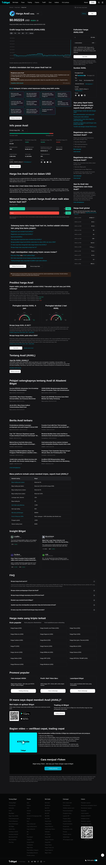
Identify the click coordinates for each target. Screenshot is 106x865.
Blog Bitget (11, 813)
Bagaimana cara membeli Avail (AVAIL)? (22, 231)
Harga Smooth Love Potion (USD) (49, 628)
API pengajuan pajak (68, 839)
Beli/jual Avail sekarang (18, 266)
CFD (28, 808)
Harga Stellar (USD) (16, 658)
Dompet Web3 (30, 842)
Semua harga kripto (35, 266)
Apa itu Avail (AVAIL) (16, 236)
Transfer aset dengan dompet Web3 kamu (84, 126)
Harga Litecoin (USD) (16, 652)
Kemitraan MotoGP (13, 834)
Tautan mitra (12, 829)
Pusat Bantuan (66, 805)
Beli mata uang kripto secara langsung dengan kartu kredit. (27, 258)
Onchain (29, 810)
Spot (28, 802)
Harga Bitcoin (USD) (75, 646)
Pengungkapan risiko (86, 823)
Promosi (65, 831)
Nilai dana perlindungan (17, 512)
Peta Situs (11, 842)
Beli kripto (47, 802)
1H (11, 33)
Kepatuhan (83, 810)
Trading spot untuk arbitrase (81, 117)
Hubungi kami (12, 805)
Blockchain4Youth (13, 837)
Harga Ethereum (49, 826)
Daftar (92, 2)
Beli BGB (47, 816)
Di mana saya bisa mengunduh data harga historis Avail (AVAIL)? (29, 244)
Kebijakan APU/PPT (86, 816)
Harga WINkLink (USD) (46, 652)
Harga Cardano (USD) (17, 640)
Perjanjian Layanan (85, 802)
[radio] (78, 75)
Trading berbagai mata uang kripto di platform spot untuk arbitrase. (29, 260)
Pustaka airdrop (31, 855)
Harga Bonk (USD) (45, 640)
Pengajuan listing (67, 813)
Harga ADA (47, 842)
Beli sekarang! (77, 149)
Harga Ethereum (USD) (17, 664)
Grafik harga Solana (50, 829)
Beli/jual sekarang (15, 118)
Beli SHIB (47, 818)
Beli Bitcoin (47, 805)
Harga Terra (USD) (75, 628)
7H (15, 33)
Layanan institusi (67, 821)
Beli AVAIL (16, 348)
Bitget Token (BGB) (13, 816)
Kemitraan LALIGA (13, 831)
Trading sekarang (59, 713)
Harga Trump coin (49, 847)
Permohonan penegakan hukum (89, 805)
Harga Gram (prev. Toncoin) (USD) (79, 640)
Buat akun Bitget (15, 255)
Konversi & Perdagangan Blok (34, 816)
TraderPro (29, 839)
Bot (27, 831)
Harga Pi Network (49, 839)
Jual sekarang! (77, 175)
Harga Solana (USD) (75, 652)
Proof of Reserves (13, 821)
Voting (68, 208)
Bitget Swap (30, 847)
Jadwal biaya (66, 837)
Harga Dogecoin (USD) (46, 634)
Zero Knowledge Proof (88, 80)
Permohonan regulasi (86, 808)
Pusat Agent (30, 837)
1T (26, 33)
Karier (10, 810)
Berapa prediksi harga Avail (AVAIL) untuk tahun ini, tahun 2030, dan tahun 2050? (33, 242)
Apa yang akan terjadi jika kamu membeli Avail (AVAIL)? (26, 239)
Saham (28, 813)
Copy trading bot (31, 829)
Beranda (11, 7)
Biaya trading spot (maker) (18, 482)
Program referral (67, 834)
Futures (29, 805)
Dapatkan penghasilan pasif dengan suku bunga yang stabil (84, 123)
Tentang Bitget (12, 802)
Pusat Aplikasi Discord (32, 852)
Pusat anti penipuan (68, 810)
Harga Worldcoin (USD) (46, 664)
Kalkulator (47, 831)
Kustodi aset (66, 826)
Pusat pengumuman (14, 818)
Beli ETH (47, 808)
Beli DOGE (47, 810)
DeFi (76, 80)
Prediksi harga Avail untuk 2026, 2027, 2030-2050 (22, 332)
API (28, 834)
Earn (28, 821)
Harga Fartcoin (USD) (46, 646)
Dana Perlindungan (13, 823)
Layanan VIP (66, 816)
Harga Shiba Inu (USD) (17, 634)
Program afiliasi (67, 818)
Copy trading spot (31, 823)
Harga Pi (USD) (15, 646)
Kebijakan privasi (85, 818)
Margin (28, 818)
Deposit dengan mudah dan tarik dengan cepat (84, 111)
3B (22, 33)
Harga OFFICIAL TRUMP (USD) (79, 658)
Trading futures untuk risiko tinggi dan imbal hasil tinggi (83, 120)
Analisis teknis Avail (28, 348)
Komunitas (11, 808)
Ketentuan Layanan (86, 821)
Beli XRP (47, 813)
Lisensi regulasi (85, 813)
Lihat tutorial (76, 151)
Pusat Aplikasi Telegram (32, 850)
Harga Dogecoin (49, 850)
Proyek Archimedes (67, 823)
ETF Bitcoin (48, 834)
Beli (92, 13)
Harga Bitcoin (48, 823)
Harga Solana (48, 844)
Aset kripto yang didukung (17, 505)
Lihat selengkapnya (78, 202)
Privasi (80, 80)
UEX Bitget (11, 826)
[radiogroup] (82, 75)
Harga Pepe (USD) (75, 634)
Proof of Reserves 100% (17, 516)
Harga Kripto (48, 821)
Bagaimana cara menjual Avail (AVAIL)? (22, 234)
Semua (31, 33)
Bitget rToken (48, 852)
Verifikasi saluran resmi (68, 808)
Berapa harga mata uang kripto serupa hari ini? (24, 247)
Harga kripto (17, 7)
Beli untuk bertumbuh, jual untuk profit (83, 114)
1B (19, 33)
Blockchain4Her (12, 839)
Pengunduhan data (67, 829)
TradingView (30, 844)
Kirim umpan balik (67, 802)
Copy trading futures (32, 826)
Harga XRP (47, 837)
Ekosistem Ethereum (79, 83)
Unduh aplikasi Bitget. (29, 255)
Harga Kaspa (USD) (16, 628)
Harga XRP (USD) (45, 658)
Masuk (86, 2)
